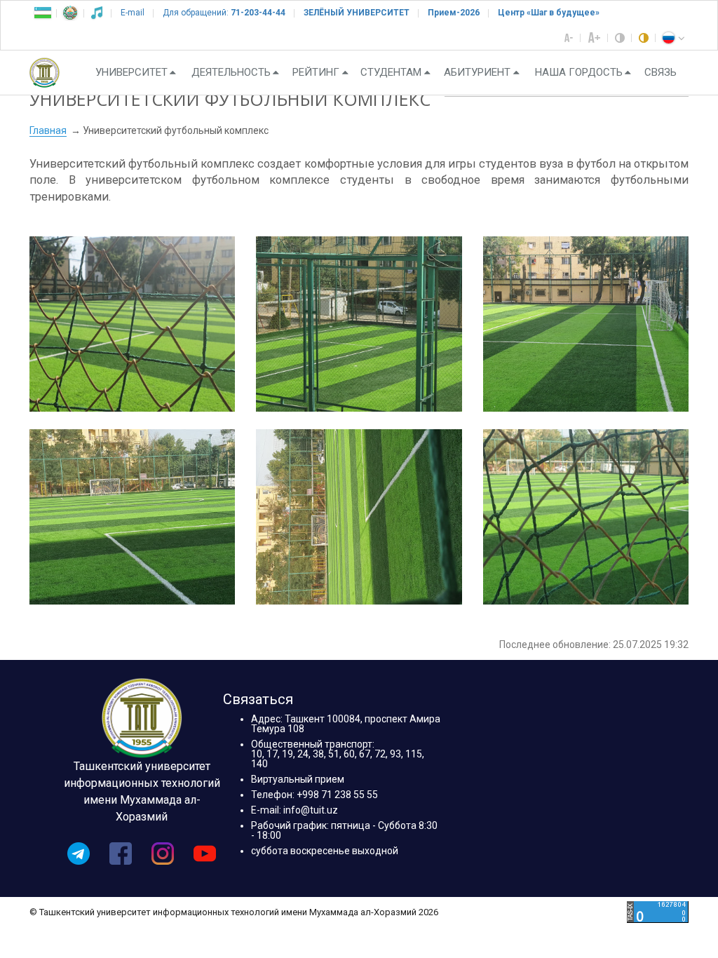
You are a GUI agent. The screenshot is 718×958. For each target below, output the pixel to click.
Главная (48, 130)
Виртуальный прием (297, 779)
